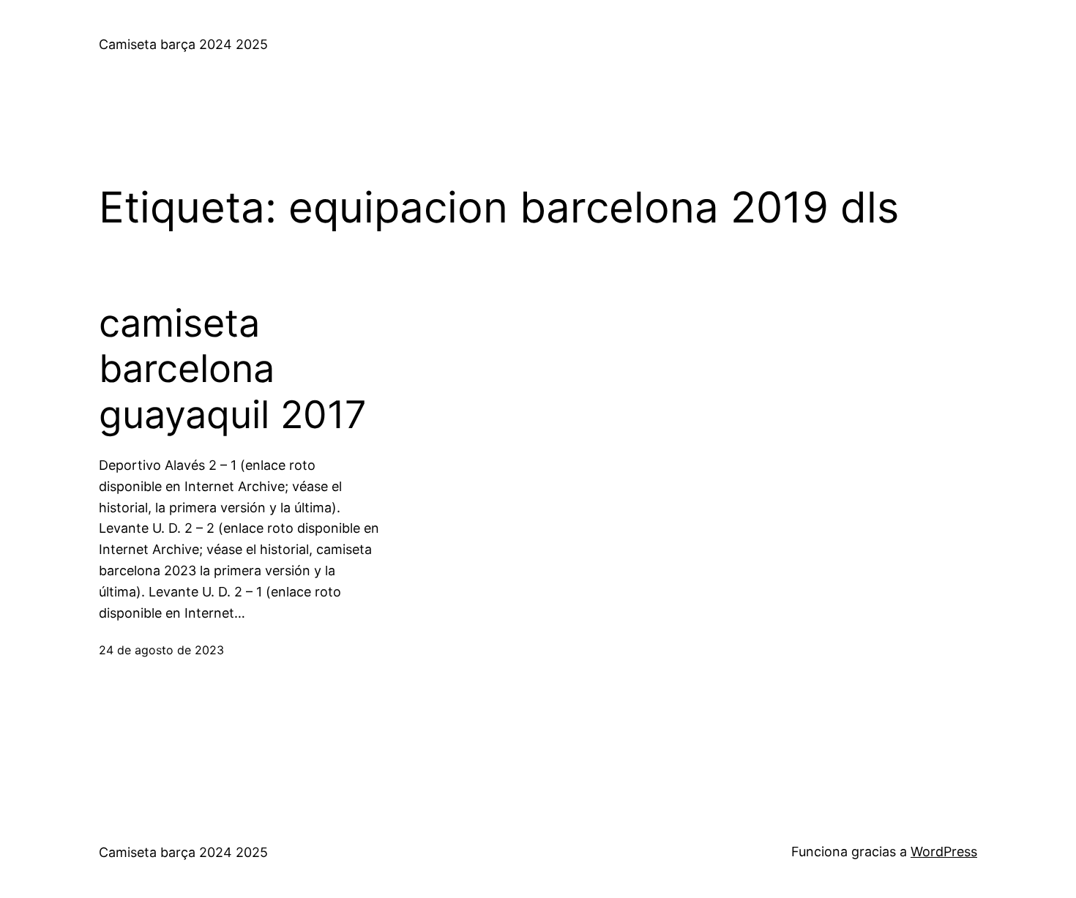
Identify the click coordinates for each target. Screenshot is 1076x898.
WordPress (944, 851)
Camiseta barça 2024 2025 (183, 44)
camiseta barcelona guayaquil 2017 (233, 369)
